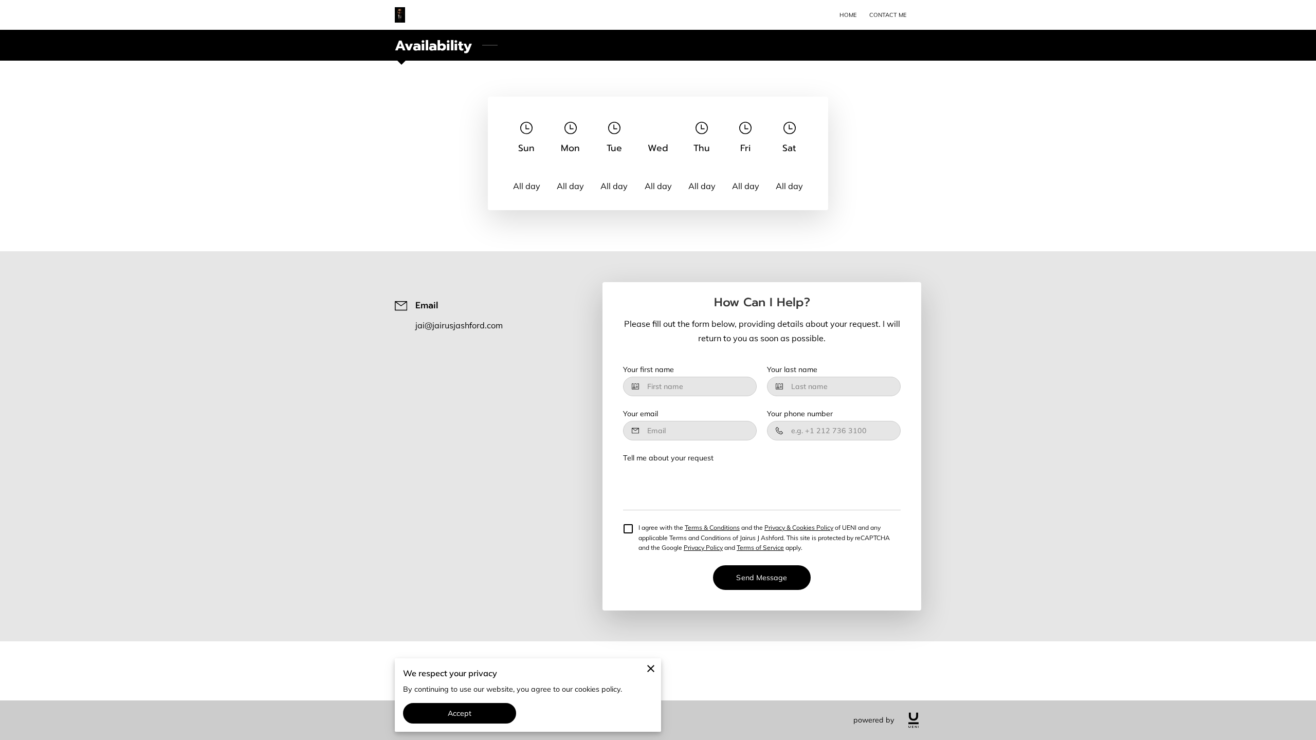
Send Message (761, 577)
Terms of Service (760, 547)
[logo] (913, 720)
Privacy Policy (703, 547)
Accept (460, 713)
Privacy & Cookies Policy (798, 527)
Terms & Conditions (712, 527)
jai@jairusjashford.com (459, 325)
